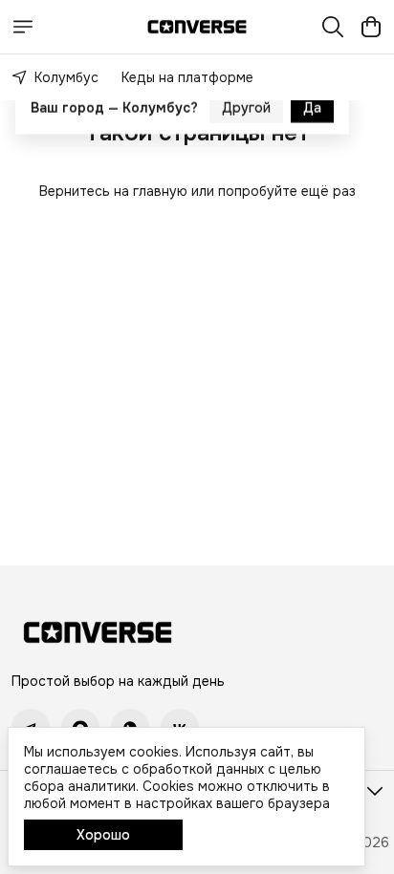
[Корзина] (371, 26)
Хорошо (103, 834)
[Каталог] (22, 26)
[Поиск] (332, 26)
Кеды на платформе (187, 77)
